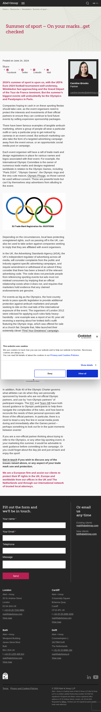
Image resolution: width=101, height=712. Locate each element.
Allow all (82, 373)
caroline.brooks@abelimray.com (85, 92)
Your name (9, 518)
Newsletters (27, 9)
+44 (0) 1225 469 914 (14, 654)
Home (5, 9)
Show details (87, 365)
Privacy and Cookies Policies (64, 355)
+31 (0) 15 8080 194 (62, 650)
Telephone (8, 544)
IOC (32, 403)
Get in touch (10, 459)
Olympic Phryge (36, 175)
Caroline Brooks (79, 83)
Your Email (9, 531)
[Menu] (23, 3)
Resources (14, 9)
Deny (50, 373)
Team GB (45, 403)
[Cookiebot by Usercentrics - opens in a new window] (79, 336)
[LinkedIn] (89, 677)
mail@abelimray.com (87, 525)
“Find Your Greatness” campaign (40, 330)
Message (7, 557)
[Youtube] (95, 677)
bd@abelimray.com (86, 534)
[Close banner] (97, 336)
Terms (6, 688)
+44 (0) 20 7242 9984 (14, 610)
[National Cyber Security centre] (5, 676)
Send (16, 576)
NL (97, 3)
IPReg (64, 702)
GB (94, 3)
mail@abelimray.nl (60, 654)
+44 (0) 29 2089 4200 (63, 614)
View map (7, 618)
